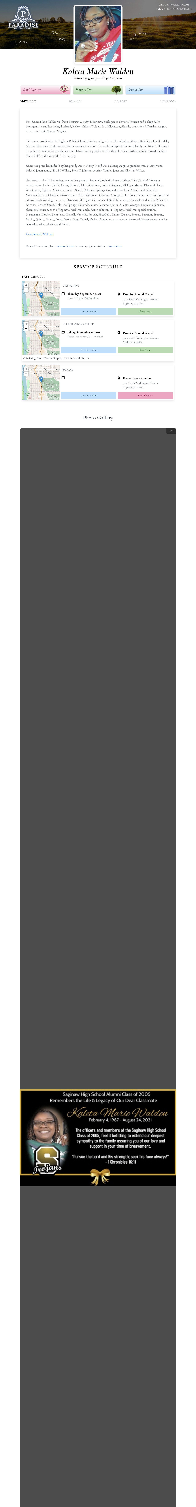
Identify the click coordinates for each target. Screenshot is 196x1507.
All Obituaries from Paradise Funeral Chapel (174, 7)
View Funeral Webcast (39, 234)
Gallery (121, 101)
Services (75, 101)
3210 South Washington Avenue (140, 383)
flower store (114, 246)
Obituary (28, 101)
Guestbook (168, 101)
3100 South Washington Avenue (141, 299)
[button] (41, 295)
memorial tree (65, 246)
